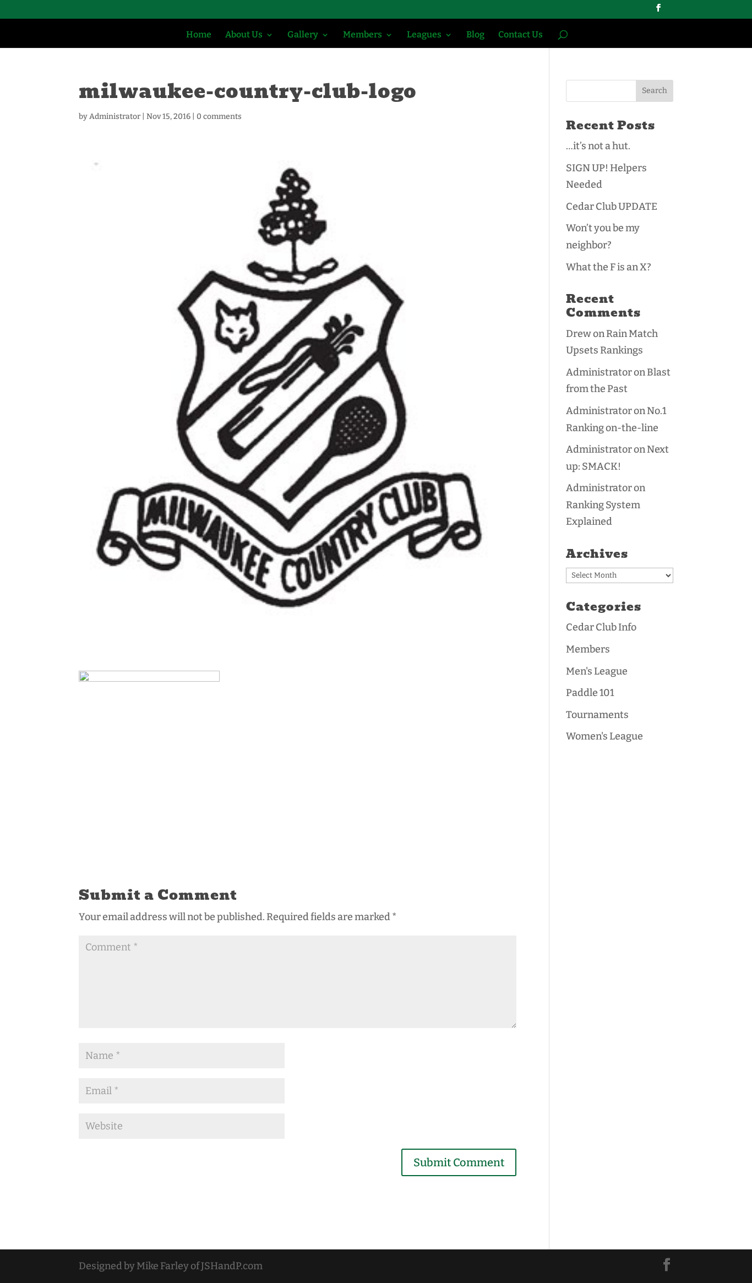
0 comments (219, 116)
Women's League (604, 736)
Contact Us (520, 35)
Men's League (597, 671)
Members (362, 35)
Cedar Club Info (601, 627)
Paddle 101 (590, 693)
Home (198, 35)
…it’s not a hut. (598, 146)
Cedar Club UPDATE (611, 206)
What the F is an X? (608, 267)
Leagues (424, 35)
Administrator (114, 116)
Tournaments (597, 715)
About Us (244, 35)
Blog (475, 35)
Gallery (302, 35)
